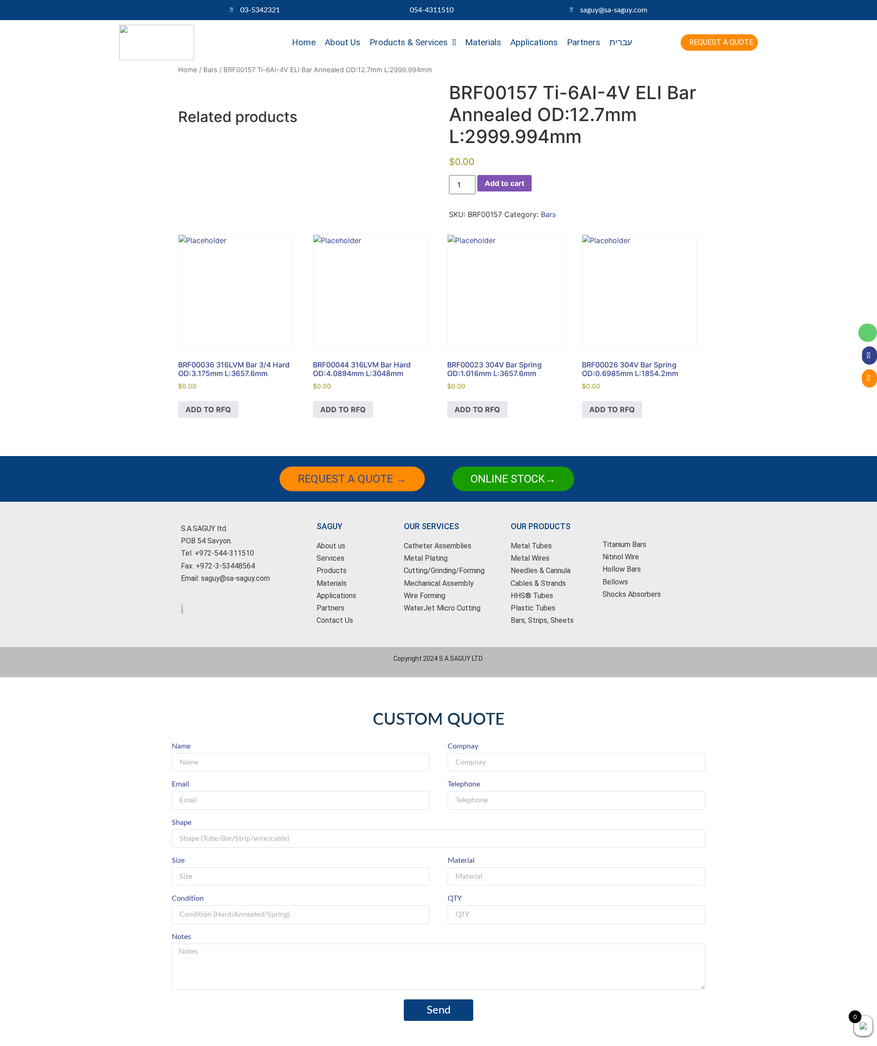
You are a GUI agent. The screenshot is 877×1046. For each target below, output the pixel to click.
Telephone (464, 784)
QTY (455, 898)
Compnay (463, 746)
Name (181, 746)
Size (178, 860)
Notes (181, 936)
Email (180, 784)
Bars (210, 70)
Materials (483, 42)
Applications (534, 42)
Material (461, 860)
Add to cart (504, 183)
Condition (188, 898)
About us (342, 42)
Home (304, 42)
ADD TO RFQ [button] (208, 409)
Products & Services (409, 42)
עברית (620, 42)
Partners (583, 42)
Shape (181, 822)
